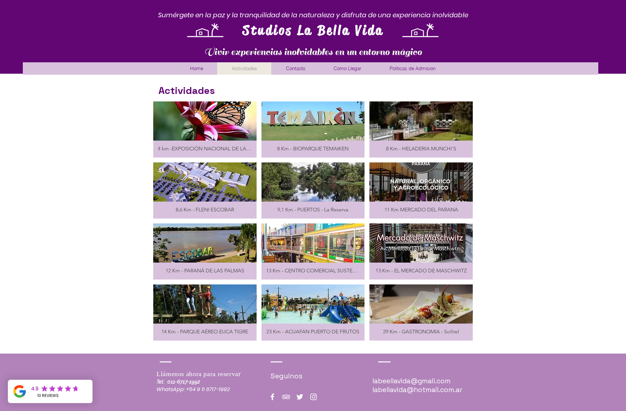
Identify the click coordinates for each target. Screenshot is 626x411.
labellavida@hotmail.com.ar (417, 389)
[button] (205, 129)
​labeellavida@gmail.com (411, 380)
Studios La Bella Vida (313, 30)
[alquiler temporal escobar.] (272, 396)
